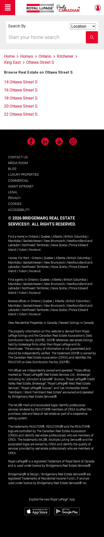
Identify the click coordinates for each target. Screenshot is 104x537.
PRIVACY (14, 198)
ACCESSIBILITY (19, 210)
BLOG (12, 169)
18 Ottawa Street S (20, 98)
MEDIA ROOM (18, 163)
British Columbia (75, 236)
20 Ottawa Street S (20, 106)
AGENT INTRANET (21, 186)
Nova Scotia (59, 245)
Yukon (22, 249)
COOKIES (14, 204)
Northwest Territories (35, 245)
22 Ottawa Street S (20, 114)
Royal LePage (53, 8)
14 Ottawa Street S (20, 82)
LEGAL (13, 192)
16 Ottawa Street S (20, 90)
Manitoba (14, 241)
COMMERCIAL (18, 180)
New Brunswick (54, 241)
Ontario (33, 236)
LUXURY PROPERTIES (23, 174)
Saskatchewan (32, 241)
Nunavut (35, 249)
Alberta (57, 236)
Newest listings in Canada (76, 323)
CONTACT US (18, 157)
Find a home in (18, 236)
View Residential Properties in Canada (32, 323)
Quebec (45, 236)
